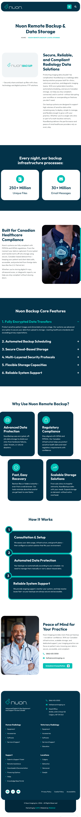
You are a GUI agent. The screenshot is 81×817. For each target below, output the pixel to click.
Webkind (52, 808)
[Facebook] (7, 792)
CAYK (37, 808)
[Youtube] (18, 792)
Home (23, 38)
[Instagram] (13, 792)
